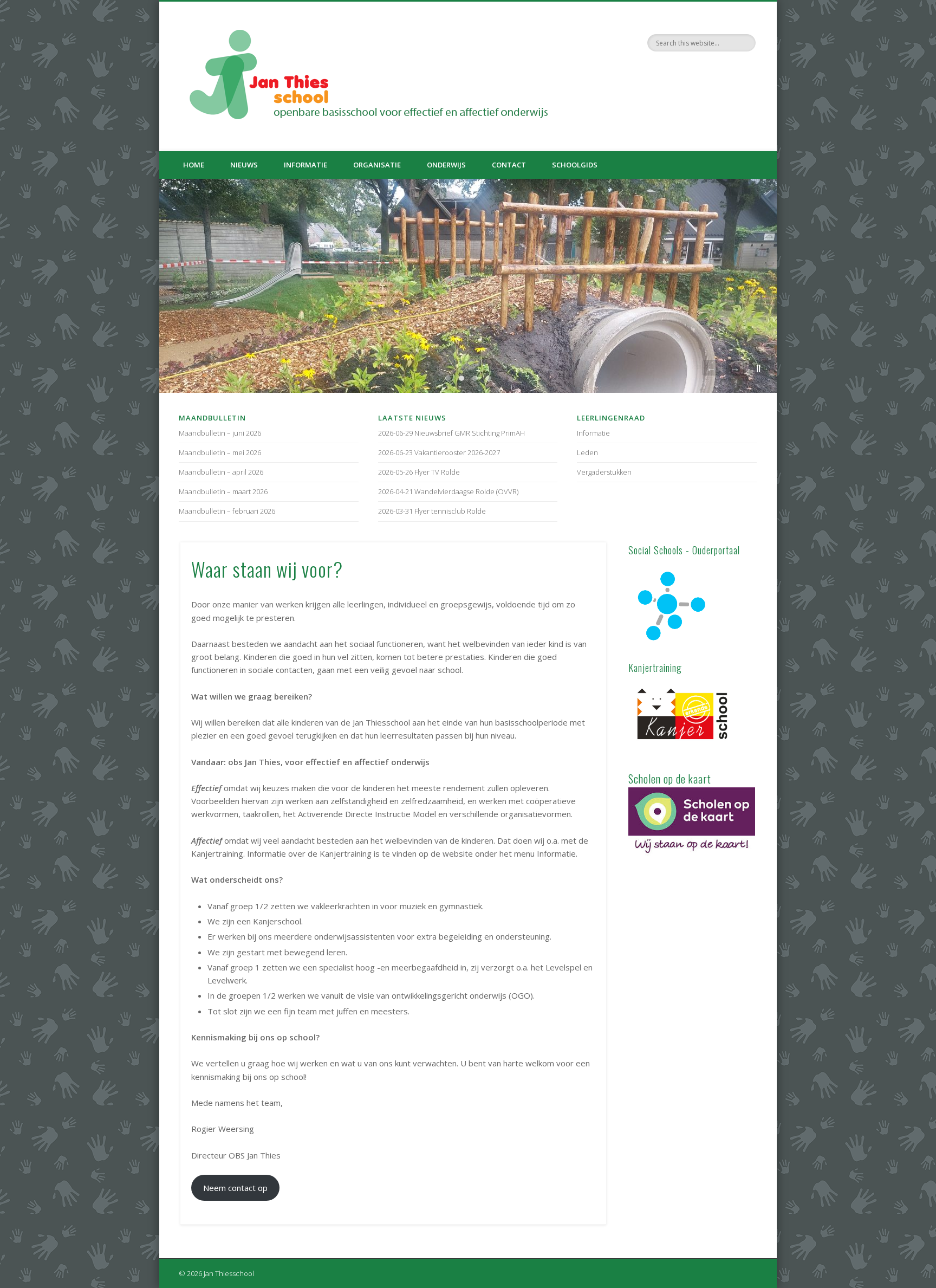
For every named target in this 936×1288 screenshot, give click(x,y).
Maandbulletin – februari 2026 (227, 511)
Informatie (305, 165)
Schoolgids (574, 165)
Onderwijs (446, 165)
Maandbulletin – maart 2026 (223, 491)
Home (193, 165)
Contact (509, 165)
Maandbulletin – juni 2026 (220, 433)
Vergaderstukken (604, 472)
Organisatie (377, 165)
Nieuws (244, 165)
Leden (587, 452)
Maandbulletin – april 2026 (221, 472)
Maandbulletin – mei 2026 (220, 452)
